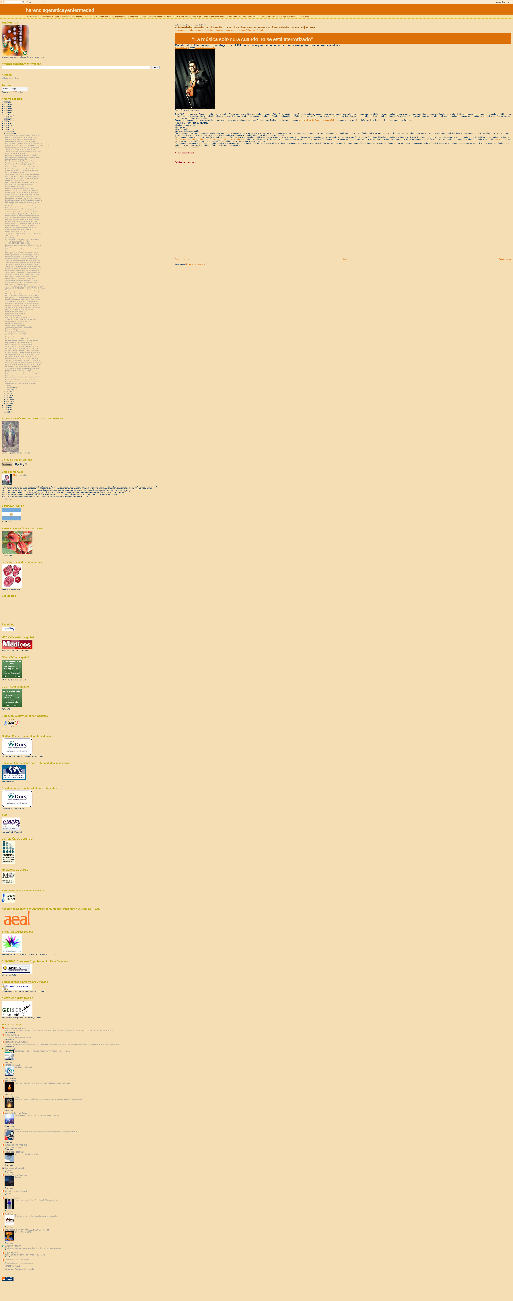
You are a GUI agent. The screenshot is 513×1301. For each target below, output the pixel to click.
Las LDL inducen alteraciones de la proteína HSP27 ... (22, 176)
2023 (6, 108)
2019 (6, 117)
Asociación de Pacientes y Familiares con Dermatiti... (22, 212)
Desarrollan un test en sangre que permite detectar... (22, 380)
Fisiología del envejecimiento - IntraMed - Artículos (21, 169)
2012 (6, 405)
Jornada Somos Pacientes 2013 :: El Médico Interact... (22, 301)
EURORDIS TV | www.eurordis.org (16, 284)
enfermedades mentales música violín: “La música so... (23, 135)
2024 (6, 106)
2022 (6, 110)
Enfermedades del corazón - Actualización (19, 335)
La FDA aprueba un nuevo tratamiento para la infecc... (22, 255)
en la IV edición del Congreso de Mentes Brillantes (318, 120)
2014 (6, 127)
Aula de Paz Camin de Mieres (16, 1113)
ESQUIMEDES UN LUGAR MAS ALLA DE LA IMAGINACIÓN (27, 1230)
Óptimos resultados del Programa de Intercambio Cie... (23, 249)
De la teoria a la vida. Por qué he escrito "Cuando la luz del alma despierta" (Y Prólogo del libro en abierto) (49, 1099)
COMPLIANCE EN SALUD (23, 1067)
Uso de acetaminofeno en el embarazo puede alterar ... (23, 274)
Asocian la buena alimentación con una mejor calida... (22, 354)
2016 (6, 123)
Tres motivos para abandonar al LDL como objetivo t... (22, 178)
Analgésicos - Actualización (14, 323)
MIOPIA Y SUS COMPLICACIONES (26, 1154)
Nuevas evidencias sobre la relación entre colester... (22, 192)
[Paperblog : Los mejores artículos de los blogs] (8, 630)
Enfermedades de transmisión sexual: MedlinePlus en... (23, 147)
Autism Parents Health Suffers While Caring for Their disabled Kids (36, 1200)
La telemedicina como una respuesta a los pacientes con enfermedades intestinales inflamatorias (46, 1131)
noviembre (9, 133)
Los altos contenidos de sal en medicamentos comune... (23, 352)
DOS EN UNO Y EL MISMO (14, 1147)
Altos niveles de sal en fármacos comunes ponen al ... (22, 292)
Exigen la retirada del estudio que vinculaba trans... (21, 137)
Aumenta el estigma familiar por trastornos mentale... (22, 346)
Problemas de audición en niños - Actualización (20, 227)
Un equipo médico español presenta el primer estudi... (22, 247)
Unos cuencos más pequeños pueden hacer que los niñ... (24, 362)
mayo (8, 395)
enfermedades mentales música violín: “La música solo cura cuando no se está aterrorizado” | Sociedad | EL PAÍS (219, 30)
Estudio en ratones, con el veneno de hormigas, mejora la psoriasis (36, 1216)
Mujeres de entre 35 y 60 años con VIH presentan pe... (23, 223)
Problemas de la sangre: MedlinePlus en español (21, 155)
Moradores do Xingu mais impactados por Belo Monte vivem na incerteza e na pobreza (33, 1248)
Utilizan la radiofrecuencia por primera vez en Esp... (22, 208)
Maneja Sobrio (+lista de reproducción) (17, 317)
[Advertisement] (195, 239)
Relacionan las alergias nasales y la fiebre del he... (21, 258)
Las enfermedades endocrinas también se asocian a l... (23, 245)
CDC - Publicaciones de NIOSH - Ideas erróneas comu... (23, 339)
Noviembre (8, 1170)
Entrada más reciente (183, 259)
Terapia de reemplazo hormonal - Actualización (20, 319)
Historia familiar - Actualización (15, 186)
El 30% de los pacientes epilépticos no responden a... (22, 202)
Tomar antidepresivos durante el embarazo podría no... (23, 262)
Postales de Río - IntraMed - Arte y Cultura (19, 165)
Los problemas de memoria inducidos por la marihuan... (23, 382)
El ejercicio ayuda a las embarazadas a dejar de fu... (22, 356)
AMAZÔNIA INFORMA (13, 1246)
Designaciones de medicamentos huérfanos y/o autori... (23, 290)
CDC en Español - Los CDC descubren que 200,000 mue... (24, 143)
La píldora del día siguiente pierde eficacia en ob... (21, 342)
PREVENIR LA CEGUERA (14, 1152)
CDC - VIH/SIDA (10, 237)
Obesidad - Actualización (13, 315)
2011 (6, 407)
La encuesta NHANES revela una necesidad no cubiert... (23, 303)
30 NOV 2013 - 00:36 (205, 48)
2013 (6, 130)
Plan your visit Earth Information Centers (18, 1037)
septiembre (9, 387)
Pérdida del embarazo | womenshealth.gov (19, 344)
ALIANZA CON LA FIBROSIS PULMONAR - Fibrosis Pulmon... (25, 288)
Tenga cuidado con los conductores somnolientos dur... (23, 260)
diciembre (9, 131)
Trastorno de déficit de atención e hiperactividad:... (21, 149)
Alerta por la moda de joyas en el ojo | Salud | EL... (21, 188)
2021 (6, 112)
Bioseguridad (10, 1049)
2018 (6, 119)
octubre (8, 385)
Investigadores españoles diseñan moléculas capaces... (23, 200)
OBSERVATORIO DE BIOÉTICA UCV (17, 243)
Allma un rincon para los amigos (17, 1260)
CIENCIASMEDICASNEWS (15, 1028)
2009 (6, 412)
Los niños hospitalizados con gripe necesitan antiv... (22, 257)
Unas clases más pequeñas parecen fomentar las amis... (23, 364)
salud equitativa (21, 475)
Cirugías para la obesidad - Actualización (18, 327)
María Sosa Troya (182, 48)
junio (7, 393)
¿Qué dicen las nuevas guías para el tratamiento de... (22, 174)
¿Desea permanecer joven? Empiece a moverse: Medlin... (24, 266)
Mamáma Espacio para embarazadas (19, 1263)
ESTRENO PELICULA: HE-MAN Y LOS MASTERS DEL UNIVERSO (37, 1115)
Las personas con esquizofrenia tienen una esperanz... (23, 198)
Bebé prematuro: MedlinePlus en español (18, 370)
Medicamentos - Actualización (15, 331)
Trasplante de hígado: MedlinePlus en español (20, 163)
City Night (18, 1177)
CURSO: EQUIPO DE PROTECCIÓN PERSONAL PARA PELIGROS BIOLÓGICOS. (42, 1051)
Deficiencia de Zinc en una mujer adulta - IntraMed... (22, 167)
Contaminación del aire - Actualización (17, 321)
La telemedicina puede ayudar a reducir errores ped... (22, 376)
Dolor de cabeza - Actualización (15, 311)
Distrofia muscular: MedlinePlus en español (19, 161)
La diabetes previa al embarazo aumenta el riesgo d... (22, 194)
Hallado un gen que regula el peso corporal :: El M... (22, 374)
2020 (6, 115)
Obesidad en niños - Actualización (16, 333)
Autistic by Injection (12, 1198)
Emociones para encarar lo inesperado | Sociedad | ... (22, 190)
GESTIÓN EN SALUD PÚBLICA (16, 1042)
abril (7, 397)
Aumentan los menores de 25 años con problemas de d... (23, 204)
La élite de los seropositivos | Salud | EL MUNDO (21, 141)
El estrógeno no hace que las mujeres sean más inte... (22, 253)
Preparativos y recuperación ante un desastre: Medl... (22, 157)
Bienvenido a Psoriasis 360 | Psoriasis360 (20, 1269)
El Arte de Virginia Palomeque (16, 1175)
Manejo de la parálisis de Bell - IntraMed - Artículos (21, 170)
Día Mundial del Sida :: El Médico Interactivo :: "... (21, 225)
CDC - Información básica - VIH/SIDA (17, 241)
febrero (8, 401)
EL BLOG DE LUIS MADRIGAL (16, 1145)
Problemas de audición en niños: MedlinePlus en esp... (22, 372)
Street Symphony (500, 139)
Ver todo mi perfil (8, 499)
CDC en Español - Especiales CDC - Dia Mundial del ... (23, 239)
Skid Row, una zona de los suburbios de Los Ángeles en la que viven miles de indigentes (209, 139)
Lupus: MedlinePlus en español (15, 153)
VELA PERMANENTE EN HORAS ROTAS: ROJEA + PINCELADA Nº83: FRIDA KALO (42, 1083)
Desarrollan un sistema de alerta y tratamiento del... (22, 210)
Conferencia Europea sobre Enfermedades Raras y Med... (24, 286)
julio (7, 391)
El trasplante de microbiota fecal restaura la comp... (21, 294)
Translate (19, 92)
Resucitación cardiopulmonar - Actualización (19, 309)
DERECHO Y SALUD (12, 1065)
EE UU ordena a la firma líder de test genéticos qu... (22, 340)
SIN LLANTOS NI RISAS (23, 1232)
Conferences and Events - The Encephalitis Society (22, 282)
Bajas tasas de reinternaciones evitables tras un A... (22, 358)
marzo (8, 399)
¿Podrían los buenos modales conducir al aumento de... (23, 360)
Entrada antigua (505, 259)
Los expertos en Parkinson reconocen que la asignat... (23, 300)
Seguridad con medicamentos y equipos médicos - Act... (23, 307)
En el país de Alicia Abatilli (14, 1168)
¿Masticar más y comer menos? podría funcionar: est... (23, 272)
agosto (8, 389)
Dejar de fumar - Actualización (15, 231)
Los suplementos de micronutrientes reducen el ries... (22, 215)
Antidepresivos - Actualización (15, 325)
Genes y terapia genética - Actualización (18, 229)
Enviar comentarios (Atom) (196, 264)
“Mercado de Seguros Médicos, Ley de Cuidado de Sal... (23, 233)
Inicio (345, 259)
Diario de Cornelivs (12, 1097)
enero (8, 403)
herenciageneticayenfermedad (60, 10)
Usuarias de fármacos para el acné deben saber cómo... (23, 268)
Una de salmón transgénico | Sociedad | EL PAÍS (21, 280)
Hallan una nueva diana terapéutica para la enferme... (22, 217)
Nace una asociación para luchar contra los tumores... (22, 251)
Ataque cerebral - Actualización (15, 313)
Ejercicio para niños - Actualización (16, 180)
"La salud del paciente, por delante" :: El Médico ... (21, 214)
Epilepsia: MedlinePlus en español (16, 159)
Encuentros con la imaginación (16, 1191)
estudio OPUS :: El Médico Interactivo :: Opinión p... (22, 383)
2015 (6, 125)
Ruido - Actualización (12, 329)
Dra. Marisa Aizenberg (13, 1129)
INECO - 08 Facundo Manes (14, 172)
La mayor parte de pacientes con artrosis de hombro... (23, 298)
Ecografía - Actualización (13, 337)
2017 (6, 121)
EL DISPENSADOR (12, 1035)
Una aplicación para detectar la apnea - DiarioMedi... (22, 348)
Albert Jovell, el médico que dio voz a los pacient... (21, 276)
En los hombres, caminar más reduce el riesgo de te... (22, 270)
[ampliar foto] (195, 108)
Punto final (8, 1193)
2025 (6, 104)
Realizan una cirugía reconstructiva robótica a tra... (21, 378)
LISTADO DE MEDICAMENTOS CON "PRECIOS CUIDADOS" (25, 1255)
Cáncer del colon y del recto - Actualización (19, 184)
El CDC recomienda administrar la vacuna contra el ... (22, 296)
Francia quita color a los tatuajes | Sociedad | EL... (21, 278)
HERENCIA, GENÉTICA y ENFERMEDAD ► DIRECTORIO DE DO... (28, 145)
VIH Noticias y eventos (12, 235)
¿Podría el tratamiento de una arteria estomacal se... (22, 264)
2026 (6, 102)
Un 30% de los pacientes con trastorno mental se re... (22, 196)
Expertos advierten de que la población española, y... (22, 221)
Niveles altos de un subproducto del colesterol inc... (22, 206)
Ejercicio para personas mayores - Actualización (21, 182)
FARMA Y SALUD (11, 1253)
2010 (6, 410)
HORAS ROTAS (10, 1081)
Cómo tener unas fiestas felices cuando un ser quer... (22, 368)
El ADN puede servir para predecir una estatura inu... (22, 366)
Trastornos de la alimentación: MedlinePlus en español (22, 151)
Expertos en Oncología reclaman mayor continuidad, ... (23, 305)
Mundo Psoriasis (11, 1214)
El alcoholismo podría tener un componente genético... (22, 219)
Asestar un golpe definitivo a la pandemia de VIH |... (21, 139)
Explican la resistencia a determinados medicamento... (22, 350)
